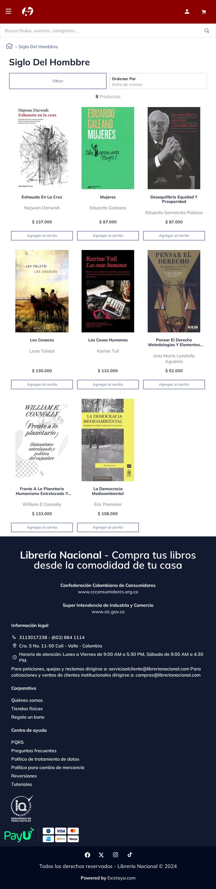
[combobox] (108, 31)
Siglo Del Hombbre (38, 46)
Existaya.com (121, 878)
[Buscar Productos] (207, 30)
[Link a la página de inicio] (9, 47)
